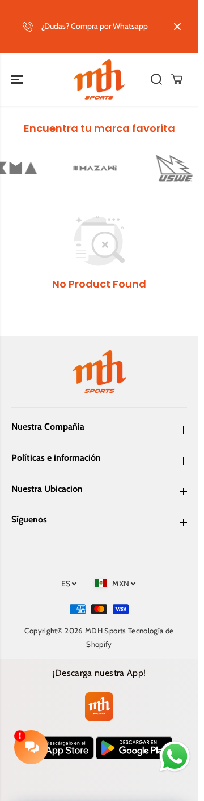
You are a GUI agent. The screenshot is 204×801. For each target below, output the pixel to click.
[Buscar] (156, 79)
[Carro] (177, 79)
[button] (18, 79)
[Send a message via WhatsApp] (175, 756)
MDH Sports (105, 630)
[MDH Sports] (99, 79)
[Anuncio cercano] (177, 26)
